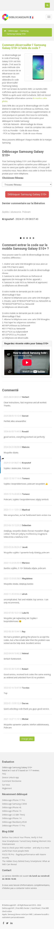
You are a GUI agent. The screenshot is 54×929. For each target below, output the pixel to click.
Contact (6, 870)
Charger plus (27, 738)
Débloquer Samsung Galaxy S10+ (27, 194)
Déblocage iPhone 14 (11, 818)
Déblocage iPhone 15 (11, 811)
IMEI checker (24, 908)
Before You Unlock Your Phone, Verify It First (22, 837)
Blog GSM (8, 831)
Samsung (24, 31)
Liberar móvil (20, 914)
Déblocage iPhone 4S (11, 807)
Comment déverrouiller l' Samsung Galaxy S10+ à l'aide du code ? (24, 46)
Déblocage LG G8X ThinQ (13, 814)
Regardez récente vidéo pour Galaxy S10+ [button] (26, 343)
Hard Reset (35, 908)
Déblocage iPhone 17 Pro (13, 800)
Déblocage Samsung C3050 (14, 804)
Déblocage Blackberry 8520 (14, 822)
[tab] (27, 343)
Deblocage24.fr (8, 908)
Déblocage (13, 31)
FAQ (4, 773)
